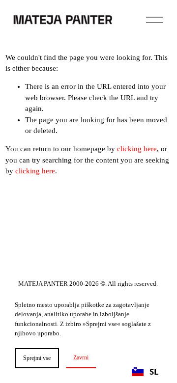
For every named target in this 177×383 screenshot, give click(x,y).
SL (153, 371)
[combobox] (145, 371)
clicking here (137, 149)
